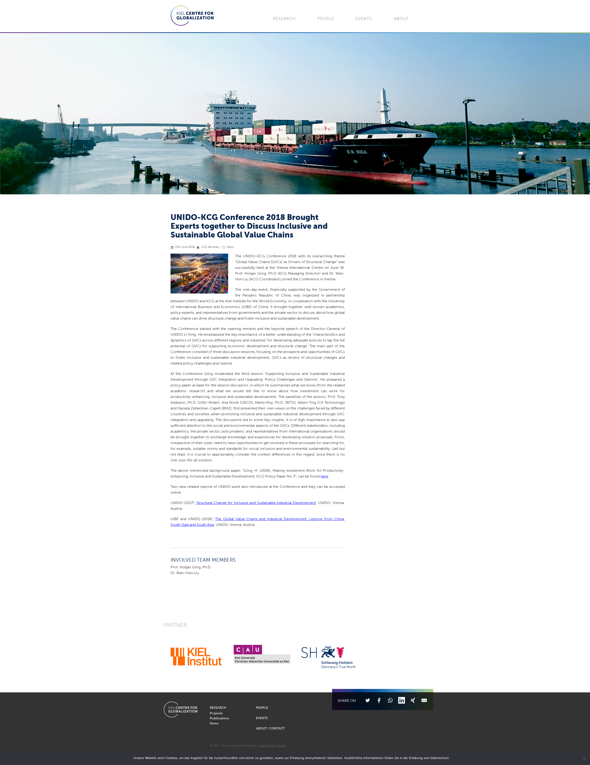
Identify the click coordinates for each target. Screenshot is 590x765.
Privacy (281, 745)
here (324, 476)
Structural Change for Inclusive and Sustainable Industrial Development (256, 503)
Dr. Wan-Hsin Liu (185, 573)
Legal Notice (267, 745)
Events (364, 19)
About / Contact (270, 728)
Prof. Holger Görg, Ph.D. (191, 567)
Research (284, 19)
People (325, 19)
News (230, 247)
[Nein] (584, 758)
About (401, 19)
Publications (219, 718)
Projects (216, 713)
